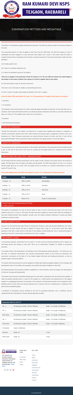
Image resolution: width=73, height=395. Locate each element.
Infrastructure (36, 367)
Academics (35, 360)
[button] (69, 8)
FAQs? (21, 364)
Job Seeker (23, 357)
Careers (34, 377)
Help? (21, 362)
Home (33, 355)
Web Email (23, 359)
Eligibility (34, 365)
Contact (34, 380)
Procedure (35, 362)
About (33, 357)
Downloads (35, 370)
